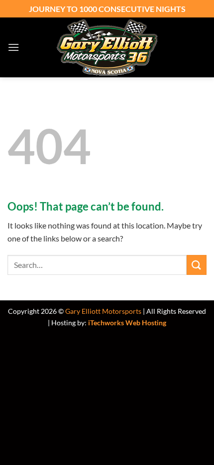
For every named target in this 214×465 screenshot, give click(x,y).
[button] (13, 47)
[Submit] (197, 264)
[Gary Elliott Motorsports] (107, 47)
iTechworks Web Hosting (127, 322)
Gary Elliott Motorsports (103, 311)
